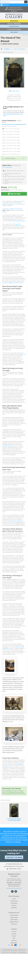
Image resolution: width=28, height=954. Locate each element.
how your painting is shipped (18, 221)
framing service (17, 224)
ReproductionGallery (14, 875)
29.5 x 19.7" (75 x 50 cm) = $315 (11, 128)
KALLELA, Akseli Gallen (19, 49)
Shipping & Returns (14, 921)
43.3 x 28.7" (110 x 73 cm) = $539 (12, 148)
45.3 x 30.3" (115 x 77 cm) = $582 (12, 151)
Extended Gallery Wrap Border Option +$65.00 (13, 182)
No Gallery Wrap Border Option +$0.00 (13, 170)
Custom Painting (14, 915)
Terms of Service (5, 952)
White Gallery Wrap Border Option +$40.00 (12, 174)
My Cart (15, 11)
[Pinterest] (15, 891)
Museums (14, 905)
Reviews (14, 936)
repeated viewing (16, 521)
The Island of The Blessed (7, 52)
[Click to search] (25, 2)
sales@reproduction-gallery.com (14, 888)
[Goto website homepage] (14, 17)
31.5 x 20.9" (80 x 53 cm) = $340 (11, 131)
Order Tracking (14, 919)
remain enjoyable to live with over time (13, 282)
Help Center (14, 924)
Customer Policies (22, 952)
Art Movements (14, 901)
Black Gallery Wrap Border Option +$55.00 (14, 176)
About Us (14, 931)
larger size (22, 354)
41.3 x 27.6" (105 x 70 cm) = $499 (12, 145)
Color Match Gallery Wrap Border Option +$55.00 (14, 179)
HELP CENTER (14, 32)
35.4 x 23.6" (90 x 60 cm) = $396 (11, 137)
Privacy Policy (14, 952)
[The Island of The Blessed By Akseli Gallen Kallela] (14, 816)
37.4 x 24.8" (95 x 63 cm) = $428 (11, 140)
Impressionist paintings (8, 446)
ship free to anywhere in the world (12, 209)
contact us (18, 225)
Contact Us (14, 940)
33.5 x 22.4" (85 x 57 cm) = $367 (11, 134)
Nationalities (14, 907)
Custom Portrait (14, 917)
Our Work (14, 933)
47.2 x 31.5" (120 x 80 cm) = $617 (12, 154)
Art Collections (14, 903)
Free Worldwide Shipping (14, 29)
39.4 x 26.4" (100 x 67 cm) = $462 (12, 143)
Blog (14, 938)
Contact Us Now (14, 857)
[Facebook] (12, 891)
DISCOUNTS (14, 21)
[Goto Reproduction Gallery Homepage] (1, 49)
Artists (14, 898)
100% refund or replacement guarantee (12, 203)
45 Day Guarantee (14, 26)
